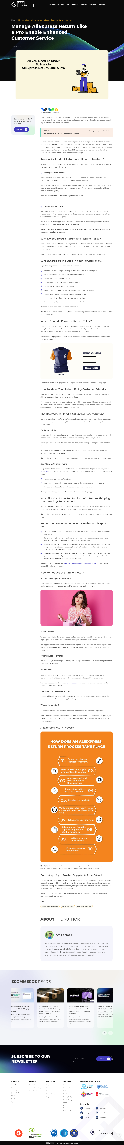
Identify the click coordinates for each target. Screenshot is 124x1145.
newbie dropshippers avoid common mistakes (81, 563)
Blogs (13, 20)
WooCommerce (16, 1088)
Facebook (88, 1108)
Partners (66, 1091)
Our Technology (72, 5)
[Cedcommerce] (101, 1132)
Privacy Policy (67, 1097)
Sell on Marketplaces (56, 5)
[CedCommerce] (22, 4)
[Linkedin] (49, 109)
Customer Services (69, 1111)
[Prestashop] (87, 1094)
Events (65, 1094)
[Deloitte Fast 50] (35, 1133)
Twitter (87, 1117)
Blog (47, 1085)
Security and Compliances (67, 1107)
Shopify (13, 1085)
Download (19, 129)
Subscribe (101, 1059)
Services (93, 5)
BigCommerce (16, 1096)
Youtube (103, 1108)
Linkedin (103, 1113)
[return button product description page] (76, 361)
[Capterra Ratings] (18, 1133)
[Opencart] (87, 1087)
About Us (66, 1085)
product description (74, 683)
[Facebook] (42, 109)
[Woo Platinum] (102, 1087)
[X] (45, 109)
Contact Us (66, 1088)
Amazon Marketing (35, 1088)
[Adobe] (102, 1094)
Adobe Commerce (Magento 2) (17, 1092)
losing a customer (46, 471)
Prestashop (15, 1099)
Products (84, 5)
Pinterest (103, 1117)
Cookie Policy (67, 1100)
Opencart (14, 1102)
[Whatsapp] (52, 109)
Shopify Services (34, 1085)
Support (48, 1097)
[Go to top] (119, 1135)
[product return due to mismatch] (76, 607)
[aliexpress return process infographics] (76, 797)
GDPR (65, 1103)
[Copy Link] (56, 109)
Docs (47, 1091)
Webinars (49, 1088)
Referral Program (51, 1094)
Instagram (88, 1113)
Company (101, 5)
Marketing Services (35, 1091)
